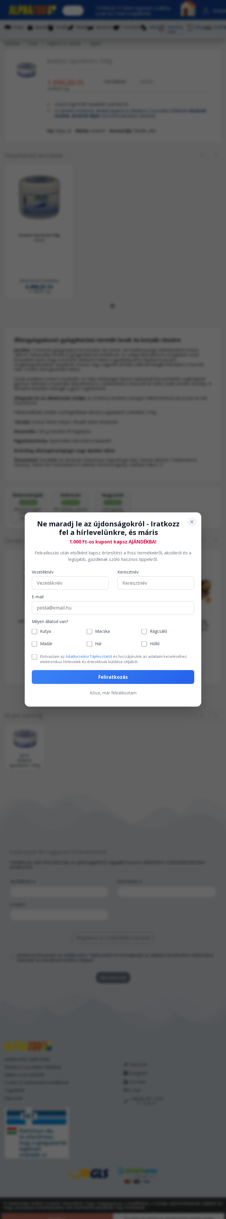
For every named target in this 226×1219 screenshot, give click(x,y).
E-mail (38, 596)
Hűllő (154, 643)
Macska (102, 631)
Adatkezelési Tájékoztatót (89, 656)
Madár (46, 643)
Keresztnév (128, 571)
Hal (98, 643)
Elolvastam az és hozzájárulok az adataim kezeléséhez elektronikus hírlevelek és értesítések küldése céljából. (113, 658)
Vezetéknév (43, 571)
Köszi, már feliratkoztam (113, 693)
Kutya (45, 631)
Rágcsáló (158, 631)
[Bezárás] (192, 522)
